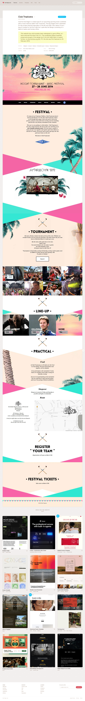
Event (24, 48)
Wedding (66, 591)
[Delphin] (70, 532)
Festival (34, 45)
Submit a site (24, 686)
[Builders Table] (15, 532)
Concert (29, 45)
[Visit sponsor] (54, 550)
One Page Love (8, 2)
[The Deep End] (70, 611)
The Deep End (60, 629)
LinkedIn (42, 689)
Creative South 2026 (7, 668)
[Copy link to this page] (34, 17)
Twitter (41, 686)
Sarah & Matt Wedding (62, 590)
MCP (23, 691)
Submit (42, 511)
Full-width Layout (40, 45)
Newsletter (24, 693)
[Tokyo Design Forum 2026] (70, 650)
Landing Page (8, 552)
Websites (4, 686)
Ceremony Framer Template (36, 629)
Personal (62, 591)
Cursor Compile (6, 590)
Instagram (42, 688)
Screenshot (61, 16)
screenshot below (50, 35)
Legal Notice (72, 698)
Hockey (47, 45)
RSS (41, 693)
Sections (4, 688)
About (81, 698)
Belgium (25, 45)
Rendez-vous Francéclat (36, 590)
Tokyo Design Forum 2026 (63, 668)
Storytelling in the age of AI (36, 668)
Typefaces (5, 691)
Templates (5, 689)
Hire (22, 688)
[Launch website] (27, 550)
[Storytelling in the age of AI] (42, 650)
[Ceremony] (42, 611)
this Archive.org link (34, 39)
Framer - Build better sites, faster (38, 550)
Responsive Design (54, 45)
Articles (4, 693)
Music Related (29, 48)
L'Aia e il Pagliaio (6, 629)
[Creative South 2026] (15, 651)
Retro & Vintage (52, 48)
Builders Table (5, 550)
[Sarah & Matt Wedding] (70, 572)
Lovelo (24, 50)
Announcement (59, 630)
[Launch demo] (82, 550)
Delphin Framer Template (63, 550)
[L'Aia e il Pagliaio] (15, 611)
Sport (33, 48)
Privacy (77, 698)
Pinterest (42, 691)
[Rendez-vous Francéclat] (42, 572)
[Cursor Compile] (15, 572)
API (22, 689)
